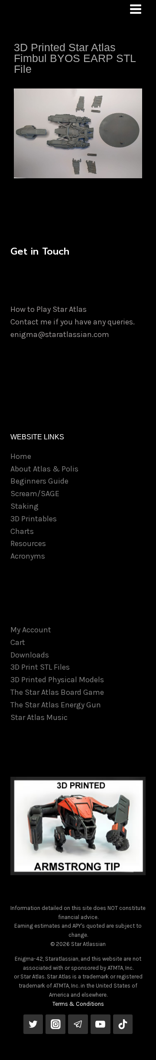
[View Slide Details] (78, 826)
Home (20, 456)
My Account (30, 630)
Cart (17, 642)
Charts (22, 531)
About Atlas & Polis (44, 469)
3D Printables (33, 518)
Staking (24, 506)
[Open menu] (135, 9)
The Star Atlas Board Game (57, 692)
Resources (28, 543)
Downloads (29, 655)
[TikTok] (123, 1024)
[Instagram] (55, 1024)
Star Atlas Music (39, 717)
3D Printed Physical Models (57, 679)
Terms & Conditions (78, 1004)
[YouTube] (100, 1024)
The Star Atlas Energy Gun (55, 705)
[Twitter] (33, 1024)
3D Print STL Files (40, 667)
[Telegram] (78, 1024)
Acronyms (27, 556)
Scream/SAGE (34, 493)
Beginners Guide (39, 481)
